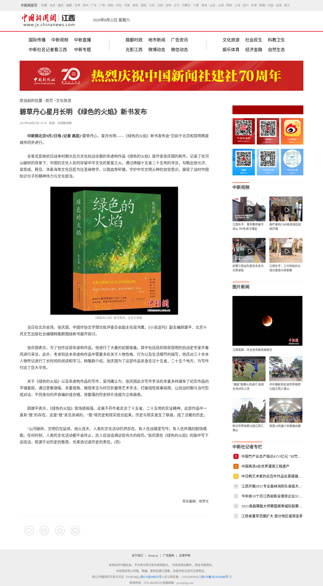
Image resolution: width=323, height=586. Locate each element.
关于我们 (137, 555)
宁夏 (196, 5)
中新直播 (82, 40)
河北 (119, 5)
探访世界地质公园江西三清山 (248, 428)
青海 (204, 5)
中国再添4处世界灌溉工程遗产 (265, 466)
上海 (237, 5)
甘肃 (77, 5)
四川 (246, 5)
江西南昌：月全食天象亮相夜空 (252, 350)
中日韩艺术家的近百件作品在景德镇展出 (273, 476)
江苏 (152, 5)
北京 (52, 5)
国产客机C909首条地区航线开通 (285, 227)
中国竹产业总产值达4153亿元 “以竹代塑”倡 (275, 456)
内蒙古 (186, 5)
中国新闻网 (64, 123)
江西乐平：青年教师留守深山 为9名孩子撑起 (248, 227)
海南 (110, 5)
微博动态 (156, 49)
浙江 (287, 5)
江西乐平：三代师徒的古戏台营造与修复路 (285, 268)
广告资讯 (179, 40)
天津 (254, 5)
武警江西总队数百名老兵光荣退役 (248, 268)
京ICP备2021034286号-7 (216, 577)
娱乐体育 (231, 49)
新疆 (262, 5)
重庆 (61, 5)
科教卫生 (276, 40)
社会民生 (253, 40)
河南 (127, 5)
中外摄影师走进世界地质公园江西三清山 (285, 387)
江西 (160, 5)
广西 (102, 5)
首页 (49, 101)
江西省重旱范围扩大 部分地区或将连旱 (272, 516)
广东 (94, 5)
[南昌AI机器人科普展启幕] (285, 410)
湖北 (135, 5)
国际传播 (37, 40)
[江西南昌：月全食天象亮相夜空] (267, 344)
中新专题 (82, 49)
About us (153, 555)
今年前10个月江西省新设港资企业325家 (272, 496)
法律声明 (184, 555)
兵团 (270, 5)
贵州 (85, 5)
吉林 (168, 5)
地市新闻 (156, 40)
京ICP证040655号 (151, 577)
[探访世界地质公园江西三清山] (249, 410)
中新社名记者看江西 (48, 49)
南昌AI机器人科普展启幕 (285, 426)
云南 (279, 5)
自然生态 (276, 49)
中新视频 (59, 40)
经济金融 (253, 49)
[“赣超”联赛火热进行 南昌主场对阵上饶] (249, 368)
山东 (212, 5)
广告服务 (168, 555)
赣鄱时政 (134, 40)
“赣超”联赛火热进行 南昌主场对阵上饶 (248, 387)
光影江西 (134, 49)
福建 (69, 5)
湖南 (143, 5)
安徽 (44, 5)
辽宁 (176, 5)
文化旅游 (231, 40)
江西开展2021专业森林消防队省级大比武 (273, 486)
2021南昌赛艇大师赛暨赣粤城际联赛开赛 (273, 506)
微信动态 (179, 49)
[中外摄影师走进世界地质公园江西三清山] (285, 368)
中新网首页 (29, 5)
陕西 (229, 5)
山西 (221, 5)
